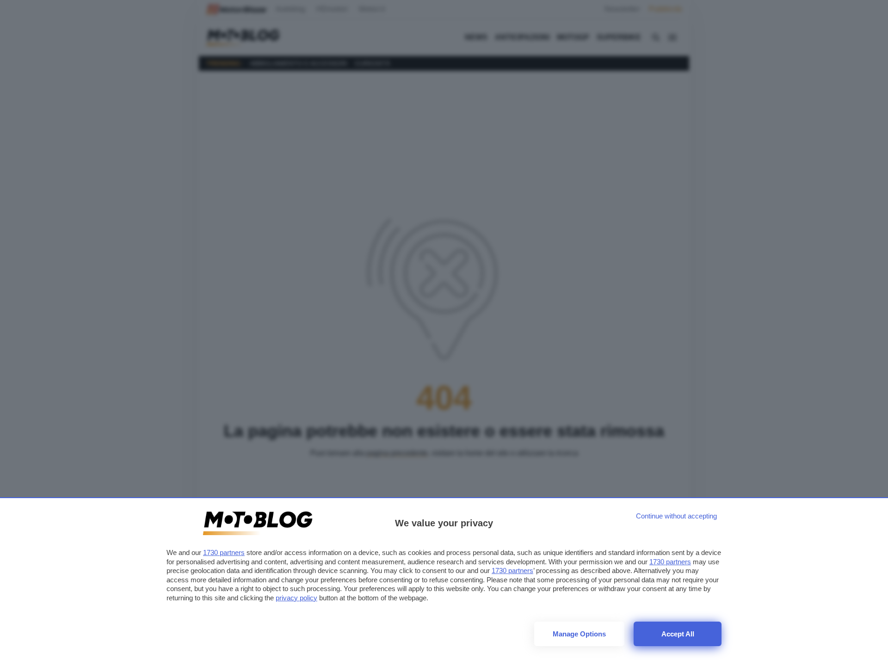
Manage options (579, 634)
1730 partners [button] (224, 552)
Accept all (677, 634)
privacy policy (296, 598)
